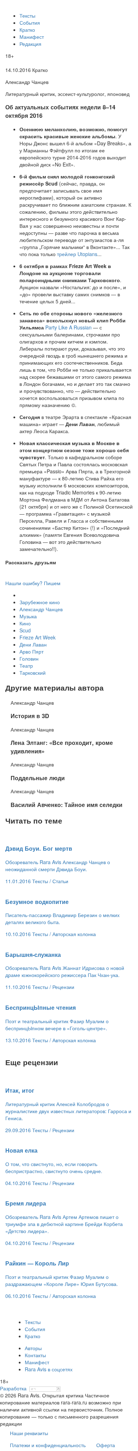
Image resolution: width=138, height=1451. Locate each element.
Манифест (31, 36)
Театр (26, 665)
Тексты (27, 15)
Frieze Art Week (37, 637)
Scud (25, 630)
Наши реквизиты (29, 1433)
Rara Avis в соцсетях (49, 1369)
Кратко (27, 29)
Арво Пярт (31, 651)
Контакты (35, 1355)
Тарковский (32, 672)
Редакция (30, 43)
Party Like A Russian (68, 327)
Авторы (33, 1348)
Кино (25, 623)
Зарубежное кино (39, 602)
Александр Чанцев (41, 609)
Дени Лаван (33, 644)
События (29, 22)
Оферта (105, 1445)
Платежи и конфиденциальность (48, 1445)
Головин (29, 658)
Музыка (28, 616)
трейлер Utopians (77, 253)
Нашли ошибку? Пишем (33, 583)
